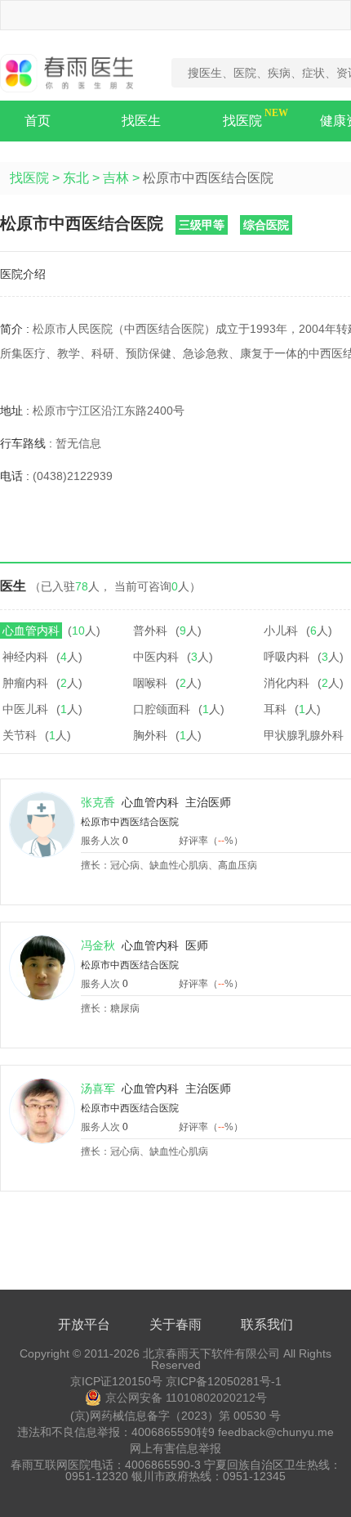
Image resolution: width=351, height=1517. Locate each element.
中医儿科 (25, 709)
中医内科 (156, 656)
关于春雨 (175, 1324)
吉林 (116, 178)
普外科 (150, 630)
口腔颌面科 (161, 709)
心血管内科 (31, 630)
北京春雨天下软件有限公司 (211, 1353)
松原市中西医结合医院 (130, 822)
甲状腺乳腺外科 (304, 735)
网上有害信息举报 (175, 1448)
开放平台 (84, 1324)
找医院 (242, 121)
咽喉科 (150, 682)
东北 (76, 178)
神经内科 (25, 656)
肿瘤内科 (25, 682)
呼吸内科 (286, 656)
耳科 (275, 709)
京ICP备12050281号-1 (224, 1381)
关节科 (19, 735)
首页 (37, 121)
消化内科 (286, 682)
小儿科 (281, 630)
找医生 (141, 121)
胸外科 (150, 735)
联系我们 (267, 1324)
